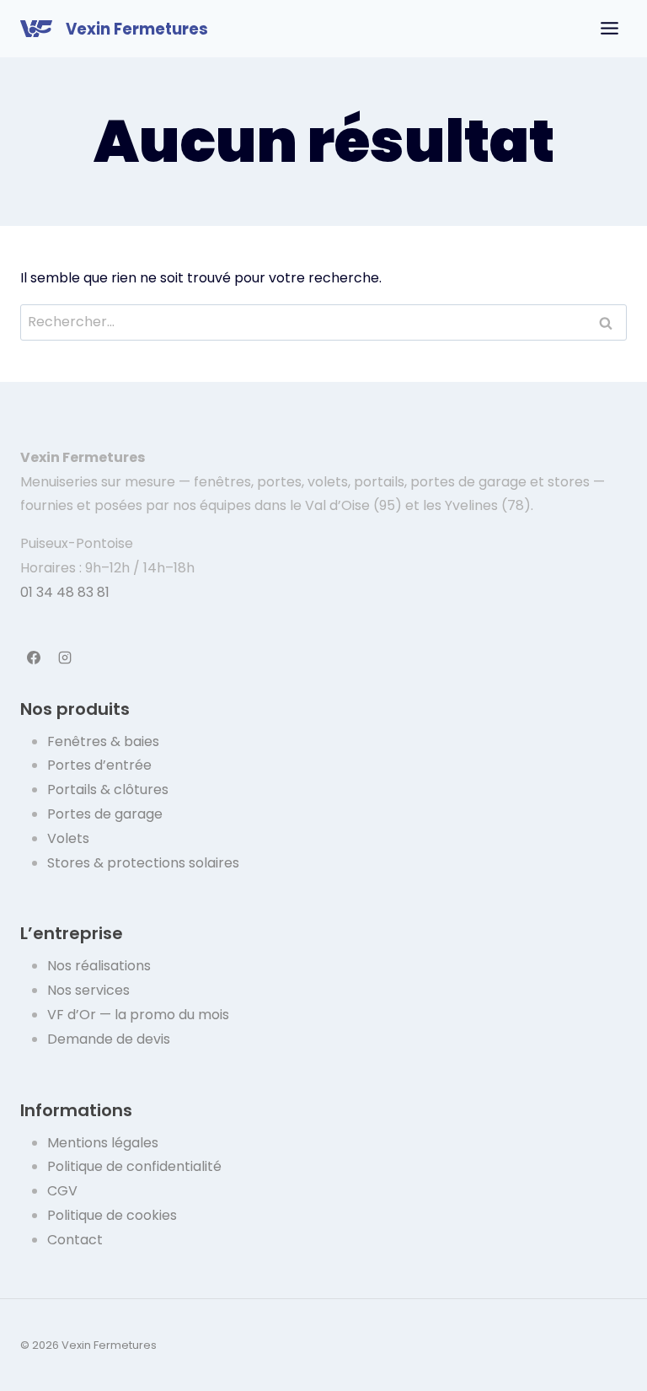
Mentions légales (102, 1142)
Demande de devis (108, 1039)
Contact (75, 1239)
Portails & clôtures (107, 789)
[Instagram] (64, 657)
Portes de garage (105, 814)
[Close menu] (609, 28)
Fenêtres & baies (103, 741)
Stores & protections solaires (143, 863)
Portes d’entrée (99, 765)
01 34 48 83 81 (65, 592)
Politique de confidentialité (134, 1166)
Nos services (88, 990)
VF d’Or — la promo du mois (138, 1014)
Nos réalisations (99, 965)
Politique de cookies (112, 1215)
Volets (68, 838)
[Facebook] (33, 657)
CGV (62, 1190)
